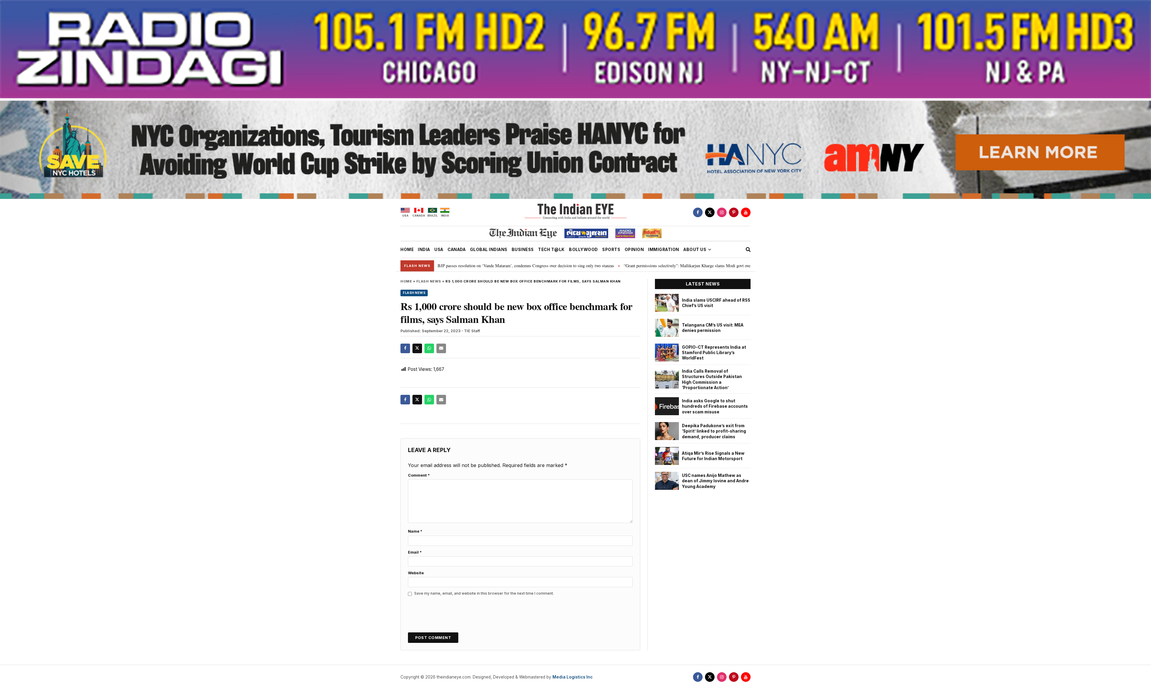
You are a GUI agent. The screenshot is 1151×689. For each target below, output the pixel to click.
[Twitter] (710, 212)
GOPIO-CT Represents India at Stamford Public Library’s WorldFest (714, 353)
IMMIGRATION (663, 249)
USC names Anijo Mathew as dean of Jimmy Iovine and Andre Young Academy (715, 481)
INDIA (424, 249)
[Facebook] (698, 212)
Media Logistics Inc (572, 677)
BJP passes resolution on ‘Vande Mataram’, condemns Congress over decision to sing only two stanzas (456, 265)
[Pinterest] (734, 212)
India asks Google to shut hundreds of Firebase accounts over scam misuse (715, 406)
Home (406, 281)
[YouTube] (746, 212)
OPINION (634, 249)
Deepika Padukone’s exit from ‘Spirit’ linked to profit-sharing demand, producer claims (714, 431)
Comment (419, 475)
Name (415, 531)
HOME (407, 249)
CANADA (456, 249)
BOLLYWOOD (583, 249)
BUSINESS (523, 249)
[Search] (748, 250)
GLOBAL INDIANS (488, 249)
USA (438, 249)
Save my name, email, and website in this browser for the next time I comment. (484, 593)
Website (416, 573)
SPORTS (611, 249)
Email (415, 552)
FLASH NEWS (428, 281)
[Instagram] (722, 212)
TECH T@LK (551, 249)
